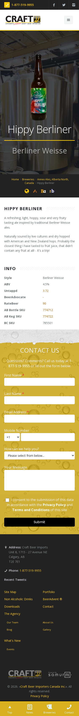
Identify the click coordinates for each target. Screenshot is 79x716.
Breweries (28, 179)
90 (44, 303)
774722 (48, 316)
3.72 (45, 291)
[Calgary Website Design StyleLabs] (60, 675)
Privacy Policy (39, 696)
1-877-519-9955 (22, 5)
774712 (48, 310)
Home (15, 179)
